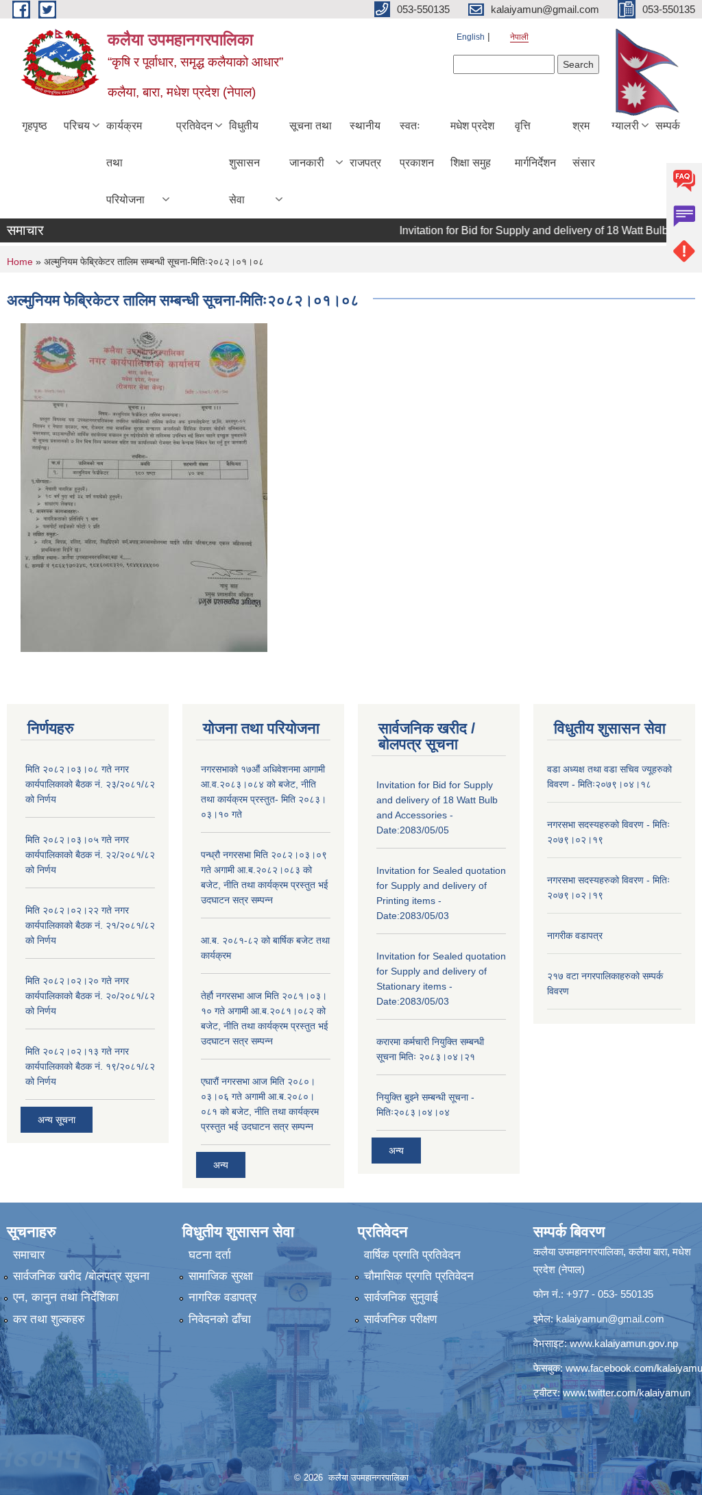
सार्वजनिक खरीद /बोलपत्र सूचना (81, 1276)
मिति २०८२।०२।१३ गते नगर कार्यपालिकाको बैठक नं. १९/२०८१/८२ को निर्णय (90, 1066)
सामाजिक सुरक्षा (221, 1276)
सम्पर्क (667, 125)
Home (20, 261)
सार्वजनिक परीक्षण (400, 1319)
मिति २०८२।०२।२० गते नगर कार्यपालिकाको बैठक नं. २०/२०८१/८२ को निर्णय (90, 995)
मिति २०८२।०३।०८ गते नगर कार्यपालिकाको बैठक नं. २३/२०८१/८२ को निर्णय (90, 784)
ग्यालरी (625, 125)
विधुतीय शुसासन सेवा (244, 162)
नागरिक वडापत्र (222, 1297)
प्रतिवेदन (194, 125)
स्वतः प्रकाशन (417, 144)
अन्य (220, 1164)
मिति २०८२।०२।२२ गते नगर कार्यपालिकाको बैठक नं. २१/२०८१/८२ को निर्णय (90, 925)
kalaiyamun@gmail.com (610, 1318)
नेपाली (519, 37)
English (471, 37)
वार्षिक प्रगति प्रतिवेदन (412, 1254)
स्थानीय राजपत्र (365, 144)
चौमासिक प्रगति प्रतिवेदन (419, 1276)
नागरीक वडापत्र (575, 935)
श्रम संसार (583, 144)
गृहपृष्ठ (34, 125)
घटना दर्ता (210, 1254)
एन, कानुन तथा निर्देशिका (66, 1297)
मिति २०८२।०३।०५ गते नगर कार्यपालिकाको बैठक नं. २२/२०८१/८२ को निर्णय (90, 854)
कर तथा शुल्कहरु (49, 1319)
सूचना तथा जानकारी (310, 144)
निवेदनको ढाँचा (220, 1319)
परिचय (77, 125)
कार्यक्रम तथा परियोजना (125, 162)
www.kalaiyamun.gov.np (624, 1343)
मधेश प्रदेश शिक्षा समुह (472, 144)
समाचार (29, 1254)
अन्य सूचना (56, 1119)
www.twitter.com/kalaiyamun (626, 1392)
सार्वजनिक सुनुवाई (401, 1297)
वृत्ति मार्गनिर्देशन (535, 144)
